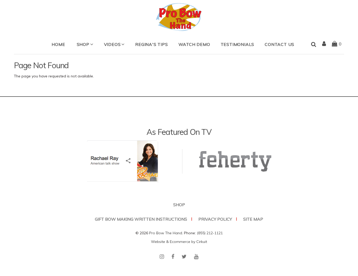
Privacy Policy (215, 219)
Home (58, 44)
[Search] (313, 44)
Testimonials (237, 44)
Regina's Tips (151, 44)
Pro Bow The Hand (165, 233)
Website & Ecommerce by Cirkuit (179, 241)
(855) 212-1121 (210, 233)
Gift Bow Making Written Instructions (141, 219)
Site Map (253, 219)
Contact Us (279, 44)
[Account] (324, 44)
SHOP (83, 44)
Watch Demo (194, 44)
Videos (112, 44)
